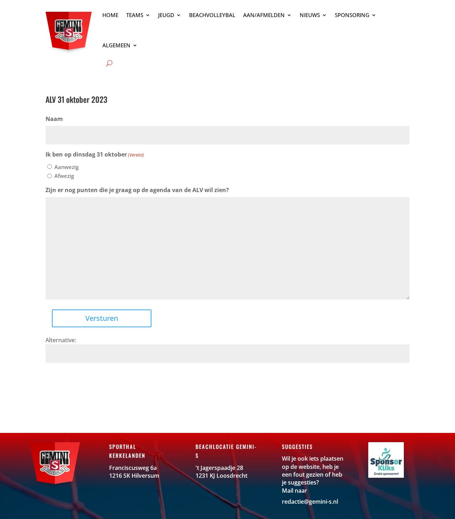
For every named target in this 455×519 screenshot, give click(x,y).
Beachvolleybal (212, 14)
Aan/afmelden (264, 14)
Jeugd (166, 14)
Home (110, 14)
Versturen (101, 318)
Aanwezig (66, 166)
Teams (134, 14)
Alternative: (61, 340)
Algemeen (116, 45)
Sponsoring (352, 14)
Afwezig (64, 175)
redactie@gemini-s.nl (310, 501)
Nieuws (310, 14)
